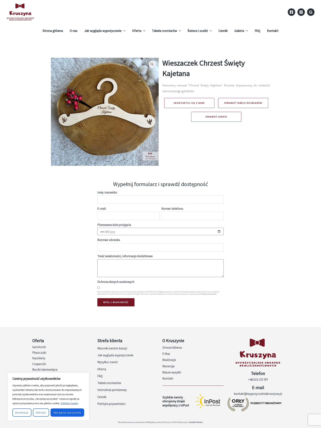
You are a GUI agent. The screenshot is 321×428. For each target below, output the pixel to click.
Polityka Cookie (69, 403)
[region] (48, 396)
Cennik (223, 30)
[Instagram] (301, 12)
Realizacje (169, 360)
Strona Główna (172, 347)
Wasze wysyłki (171, 372)
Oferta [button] (136, 30)
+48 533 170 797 (258, 380)
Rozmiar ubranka (108, 240)
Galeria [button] (239, 30)
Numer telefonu (172, 209)
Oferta (101, 369)
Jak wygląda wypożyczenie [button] (102, 30)
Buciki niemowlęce (44, 369)
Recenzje (168, 366)
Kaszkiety (38, 358)
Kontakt (272, 30)
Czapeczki (39, 364)
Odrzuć (41, 412)
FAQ (257, 30)
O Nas (166, 354)
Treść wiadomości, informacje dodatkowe (125, 256)
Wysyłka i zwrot (107, 362)
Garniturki (39, 347)
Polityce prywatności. (209, 294)
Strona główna (53, 30)
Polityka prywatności (111, 404)
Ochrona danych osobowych (115, 282)
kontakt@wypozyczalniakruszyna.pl (258, 394)
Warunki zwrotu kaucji (112, 348)
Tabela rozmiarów (109, 383)
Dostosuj (21, 412)
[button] (123, 30)
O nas (73, 30)
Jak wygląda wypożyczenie (115, 355)
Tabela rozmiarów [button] (164, 30)
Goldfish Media (196, 422)
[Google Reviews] (310, 12)
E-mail (101, 209)
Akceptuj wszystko (67, 412)
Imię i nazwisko (107, 192)
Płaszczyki (39, 353)
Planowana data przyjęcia (114, 225)
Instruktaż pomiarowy (112, 390)
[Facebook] (291, 12)
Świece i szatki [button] (197, 30)
